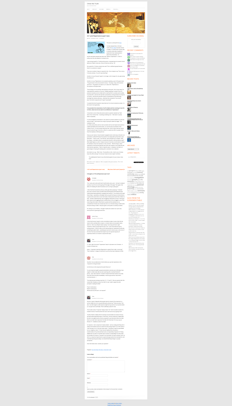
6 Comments (101, 38)
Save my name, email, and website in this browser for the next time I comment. (104, 389)
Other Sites (115, 9)
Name (89, 373)
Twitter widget (111, 403)
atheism (137, 170)
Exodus (128, 179)
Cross (139, 174)
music (135, 183)
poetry (139, 187)
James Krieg (95, 216)
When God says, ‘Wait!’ (133, 247)
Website (89, 382)
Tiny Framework (92, 397)
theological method (135, 192)
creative (136, 174)
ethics (128, 177)
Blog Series (101, 9)
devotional (130, 175)
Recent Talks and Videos (133, 131)
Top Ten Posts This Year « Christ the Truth (101, 349)
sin (127, 192)
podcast (136, 187)
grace (139, 180)
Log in (97, 397)
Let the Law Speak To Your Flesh (135, 95)
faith (109, 161)
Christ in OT (94, 9)
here (120, 42)
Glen (93, 239)
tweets (129, 194)
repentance (115, 161)
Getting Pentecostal (132, 125)
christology (134, 172)
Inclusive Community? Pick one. (135, 113)
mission (132, 183)
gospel (111, 161)
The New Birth (142, 68)
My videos (139, 183)
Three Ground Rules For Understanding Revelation (134, 137)
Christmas (129, 172)
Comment (89, 359)
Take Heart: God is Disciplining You (135, 89)
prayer (142, 187)
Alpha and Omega (132, 223)
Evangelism (136, 74)
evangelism (106, 161)
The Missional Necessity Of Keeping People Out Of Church (135, 119)
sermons (141, 190)
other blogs (135, 185)
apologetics (132, 171)
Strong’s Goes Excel (140, 59)
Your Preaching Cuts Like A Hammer (134, 101)
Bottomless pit (131, 218)
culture (143, 174)
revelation (132, 190)
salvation (135, 190)
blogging (142, 170)
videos (133, 194)
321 (102, 161)
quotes (135, 188)
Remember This (132, 243)
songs (130, 192)
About (88, 9)
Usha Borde (132, 53)
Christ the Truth (93, 4)
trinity (142, 192)
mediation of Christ (140, 181)
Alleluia (130, 209)
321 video (114, 47)
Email (88, 378)
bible (140, 170)
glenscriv (88, 38)
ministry (128, 183)
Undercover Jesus (131, 83)
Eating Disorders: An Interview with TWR (136, 232)
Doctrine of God (138, 175)
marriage (135, 181)
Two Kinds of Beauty (132, 107)
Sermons (108, 9)
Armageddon (131, 214)
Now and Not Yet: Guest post (134, 228)
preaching (130, 189)
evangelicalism (131, 177)
